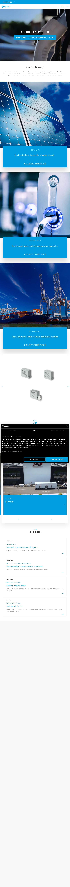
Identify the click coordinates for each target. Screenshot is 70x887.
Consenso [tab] (12, 430)
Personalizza (34, 459)
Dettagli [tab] (35, 430)
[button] (18, 519)
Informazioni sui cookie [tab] (58, 430)
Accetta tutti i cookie (57, 459)
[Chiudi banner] (67, 426)
